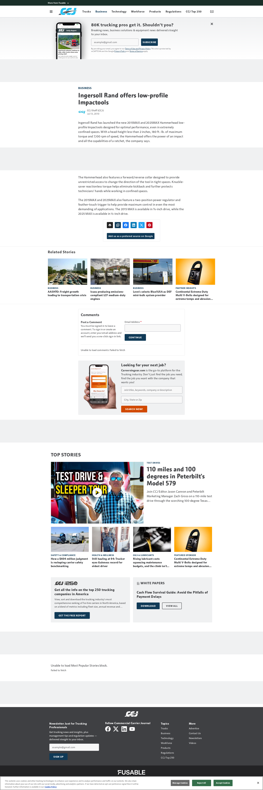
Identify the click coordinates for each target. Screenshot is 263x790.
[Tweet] (142, 225)
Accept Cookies (223, 783)
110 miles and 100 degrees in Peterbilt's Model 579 (176, 476)
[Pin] (149, 225)
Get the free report (72, 615)
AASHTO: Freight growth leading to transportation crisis (67, 293)
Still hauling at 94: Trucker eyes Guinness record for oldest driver (108, 562)
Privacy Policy (120, 51)
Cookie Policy (51, 787)
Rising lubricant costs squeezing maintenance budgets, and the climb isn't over (150, 562)
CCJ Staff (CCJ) (95, 110)
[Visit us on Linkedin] (124, 728)
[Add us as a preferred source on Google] (118, 225)
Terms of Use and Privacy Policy (138, 48)
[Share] (126, 225)
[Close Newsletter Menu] (212, 24)
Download (148, 605)
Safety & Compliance (63, 555)
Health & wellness (103, 555)
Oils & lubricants (143, 555)
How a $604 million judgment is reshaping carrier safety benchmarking (69, 562)
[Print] (110, 225)
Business (84, 88)
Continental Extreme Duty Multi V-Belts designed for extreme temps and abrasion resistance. (193, 295)
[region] (131, 783)
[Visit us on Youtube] (132, 728)
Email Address (133, 322)
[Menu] (51, 11)
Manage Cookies (180, 783)
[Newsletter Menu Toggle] (212, 11)
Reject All (201, 783)
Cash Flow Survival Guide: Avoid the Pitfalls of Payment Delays (172, 594)
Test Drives (153, 462)
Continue (135, 337)
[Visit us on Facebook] (108, 728)
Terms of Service (136, 51)
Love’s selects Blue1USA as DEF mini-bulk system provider (152, 293)
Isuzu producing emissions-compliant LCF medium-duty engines (107, 295)
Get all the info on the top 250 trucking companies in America (84, 592)
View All (172, 605)
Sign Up (58, 756)
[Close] (258, 782)
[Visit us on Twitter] (116, 728)
